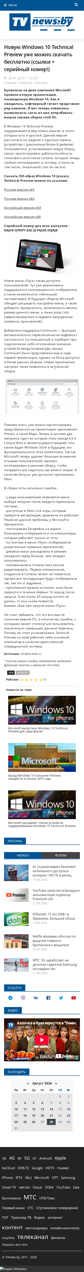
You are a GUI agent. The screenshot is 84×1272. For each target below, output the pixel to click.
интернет (55, 1217)
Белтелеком (11, 1198)
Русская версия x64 (19, 189)
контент (12, 1227)
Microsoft (22, 672)
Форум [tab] (60, 855)
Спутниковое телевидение (57, 1208)
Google (37, 1168)
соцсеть (8, 1237)
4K (19, 1158)
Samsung (68, 1177)
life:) (28, 1177)
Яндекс (39, 1217)
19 (33, 1115)
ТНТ (5, 1217)
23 (68, 1115)
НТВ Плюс (47, 1198)
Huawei (63, 1168)
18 (25, 1115)
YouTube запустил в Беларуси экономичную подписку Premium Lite (56, 894)
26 (33, 1122)
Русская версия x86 (19, 199)
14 (51, 1109)
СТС (30, 1208)
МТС (30, 1197)
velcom (24, 1187)
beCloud (8, 1168)
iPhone (7, 1177)
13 (42, 1109)
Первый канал (13, 1208)
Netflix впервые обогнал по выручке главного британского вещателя (54, 940)
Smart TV (9, 1187)
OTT (55, 1177)
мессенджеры (36, 1228)
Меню (13, 5)
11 (25, 1109)
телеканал (32, 1236)
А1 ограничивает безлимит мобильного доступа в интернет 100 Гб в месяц (54, 871)
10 (16, 1109)
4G (12, 1158)
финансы (58, 1237)
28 (51, 1122)
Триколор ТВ (21, 1217)
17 (16, 1115)
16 (68, 1109)
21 (51, 1115)
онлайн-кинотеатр (65, 1228)
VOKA (49, 1187)
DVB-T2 (23, 1168)
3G (4, 1158)
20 (42, 1115)
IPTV (19, 1177)
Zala (76, 1187)
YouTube (63, 1187)
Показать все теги (14, 1245)
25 (25, 1122)
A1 (34, 1158)
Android (45, 1158)
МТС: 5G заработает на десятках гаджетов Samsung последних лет (55, 964)
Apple (60, 1158)
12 (33, 1109)
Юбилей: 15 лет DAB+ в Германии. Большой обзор (54, 916)
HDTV (50, 1168)
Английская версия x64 (22, 208)
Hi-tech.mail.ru (31, 654)
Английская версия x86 (22, 217)
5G (27, 1158)
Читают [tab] (23, 855)
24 (16, 1122)
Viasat (37, 1187)
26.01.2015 (16, 78)
